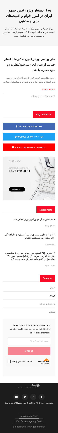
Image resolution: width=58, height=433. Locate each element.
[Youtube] (16, 397)
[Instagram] (33, 397)
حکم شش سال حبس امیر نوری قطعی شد (34, 219)
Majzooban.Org (23, 403)
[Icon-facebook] (42, 397)
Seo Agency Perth (29, 415)
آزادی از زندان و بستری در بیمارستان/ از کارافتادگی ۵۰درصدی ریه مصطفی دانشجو (29, 236)
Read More (48, 89)
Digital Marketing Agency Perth (29, 426)
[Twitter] (25, 397)
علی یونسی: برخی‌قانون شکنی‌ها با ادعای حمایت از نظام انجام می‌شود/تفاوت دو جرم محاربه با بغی (29, 64)
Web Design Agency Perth (29, 421)
